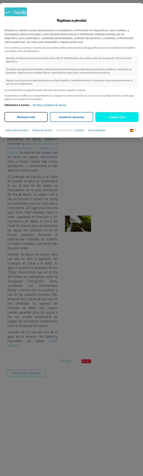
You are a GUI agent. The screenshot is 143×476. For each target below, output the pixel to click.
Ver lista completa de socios (49, 105)
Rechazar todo (26, 117)
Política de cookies (42, 130)
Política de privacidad (16, 130)
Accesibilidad (98, 130)
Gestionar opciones (71, 117)
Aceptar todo (117, 117)
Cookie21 (79, 130)
